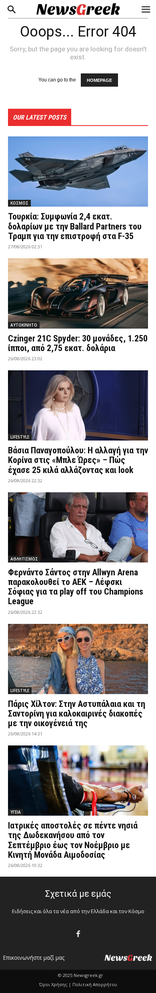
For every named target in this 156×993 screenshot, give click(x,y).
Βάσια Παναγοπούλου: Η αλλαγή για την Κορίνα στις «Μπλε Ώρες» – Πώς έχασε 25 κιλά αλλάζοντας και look (78, 460)
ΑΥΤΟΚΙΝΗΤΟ (23, 325)
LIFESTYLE (19, 437)
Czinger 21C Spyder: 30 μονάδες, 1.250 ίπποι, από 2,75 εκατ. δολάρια (78, 343)
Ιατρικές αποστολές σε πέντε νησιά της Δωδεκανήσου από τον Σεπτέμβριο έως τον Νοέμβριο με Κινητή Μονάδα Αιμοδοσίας (73, 840)
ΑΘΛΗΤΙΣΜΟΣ (24, 559)
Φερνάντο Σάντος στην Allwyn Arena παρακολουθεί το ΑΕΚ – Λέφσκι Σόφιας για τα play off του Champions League (75, 587)
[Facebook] (78, 934)
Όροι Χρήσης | (55, 984)
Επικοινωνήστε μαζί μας (33, 957)
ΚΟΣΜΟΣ (19, 203)
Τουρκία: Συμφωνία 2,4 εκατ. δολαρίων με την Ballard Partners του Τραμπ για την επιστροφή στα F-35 (75, 226)
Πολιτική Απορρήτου (94, 984)
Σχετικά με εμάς (78, 894)
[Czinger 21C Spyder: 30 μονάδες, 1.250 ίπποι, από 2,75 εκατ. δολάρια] (78, 293)
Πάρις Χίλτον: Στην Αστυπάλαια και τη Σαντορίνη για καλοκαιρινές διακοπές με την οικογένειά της (76, 713)
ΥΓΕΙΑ (15, 812)
